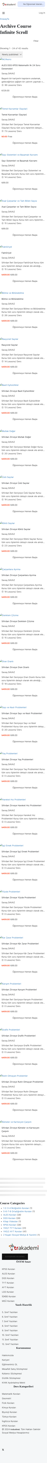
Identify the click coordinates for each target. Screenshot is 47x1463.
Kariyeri (5, 1360)
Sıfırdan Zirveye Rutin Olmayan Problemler (22, 1081)
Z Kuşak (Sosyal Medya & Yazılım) (20, 1235)
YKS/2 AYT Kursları (13, 1231)
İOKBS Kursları (9, 1296)
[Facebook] (3, 1436)
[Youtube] (3, 1441)
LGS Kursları (8, 1292)
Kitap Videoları (11, 1221)
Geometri (6, 1398)
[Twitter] (3, 1450)
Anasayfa (4, 19)
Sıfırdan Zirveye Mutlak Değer (16, 437)
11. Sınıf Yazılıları (10, 1339)
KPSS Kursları (10, 1224)
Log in (42, 12)
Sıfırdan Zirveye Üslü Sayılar (15, 483)
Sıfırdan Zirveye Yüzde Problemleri (19, 897)
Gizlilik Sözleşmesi (11, 1378)
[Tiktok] (3, 1454)
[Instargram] (3, 1445)
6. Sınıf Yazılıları (9, 1316)
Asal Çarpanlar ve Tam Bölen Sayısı (19, 206)
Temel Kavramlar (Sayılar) (14, 114)
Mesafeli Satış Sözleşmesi (14, 1369)
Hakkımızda (8, 1355)
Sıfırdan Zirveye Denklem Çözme (18, 621)
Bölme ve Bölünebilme (12, 299)
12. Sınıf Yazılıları (10, 1344)
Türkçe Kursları (9, 1416)
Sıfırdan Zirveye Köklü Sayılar (16, 529)
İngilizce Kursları (10, 1421)
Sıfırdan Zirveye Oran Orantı (15, 667)
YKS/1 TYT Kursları (12, 1228)
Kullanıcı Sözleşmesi (12, 1373)
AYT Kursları (8, 1287)
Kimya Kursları (9, 1407)
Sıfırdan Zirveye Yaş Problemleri (17, 759)
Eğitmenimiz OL (9, 1364)
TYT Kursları (8, 1282)
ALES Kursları (10, 1214)
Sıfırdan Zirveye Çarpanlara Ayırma (19, 575)
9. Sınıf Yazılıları (10, 1330)
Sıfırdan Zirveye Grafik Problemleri (19, 1035)
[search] (20, 4)
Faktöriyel (6, 252)
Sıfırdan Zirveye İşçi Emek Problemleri (20, 851)
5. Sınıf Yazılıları (10, 1312)
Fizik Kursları (8, 1403)
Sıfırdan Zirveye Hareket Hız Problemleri (21, 805)
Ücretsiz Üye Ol (21, 12)
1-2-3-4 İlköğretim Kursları (16, 1208)
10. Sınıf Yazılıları (10, 1335)
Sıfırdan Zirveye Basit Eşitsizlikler (18, 391)
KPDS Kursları (8, 1425)
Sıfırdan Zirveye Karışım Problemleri (19, 989)
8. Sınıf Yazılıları (10, 1326)
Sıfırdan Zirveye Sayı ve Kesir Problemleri (22, 713)
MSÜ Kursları (8, 1301)
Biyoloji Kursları (9, 1412)
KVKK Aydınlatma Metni (13, 1382)
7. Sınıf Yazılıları (9, 1321)
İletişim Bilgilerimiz (15, 1257)
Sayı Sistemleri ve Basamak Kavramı (19, 160)
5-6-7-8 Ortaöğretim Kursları (17, 1211)
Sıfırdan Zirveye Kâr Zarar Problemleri (20, 943)
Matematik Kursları (11, 1394)
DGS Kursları (9, 1218)
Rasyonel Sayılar (10, 345)
